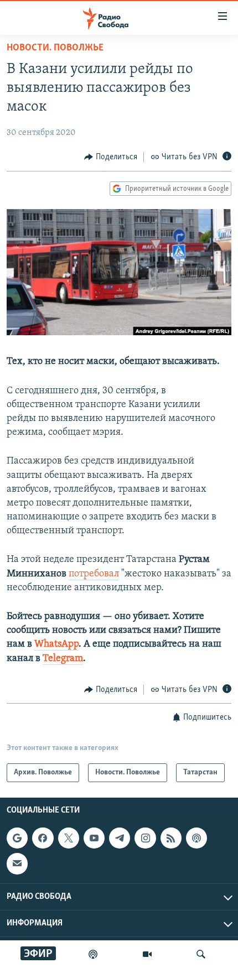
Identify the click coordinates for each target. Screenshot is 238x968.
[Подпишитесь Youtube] (94, 838)
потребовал (94, 574)
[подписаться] (17, 864)
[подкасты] (93, 954)
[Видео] (147, 954)
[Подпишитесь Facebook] (42, 838)
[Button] (110, 157)
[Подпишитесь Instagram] (145, 838)
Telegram (63, 659)
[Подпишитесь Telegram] (119, 838)
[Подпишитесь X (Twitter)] (68, 838)
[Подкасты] (196, 838)
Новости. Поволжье (55, 48)
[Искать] (201, 954)
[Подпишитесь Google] (17, 838)
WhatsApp (56, 644)
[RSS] (171, 838)
